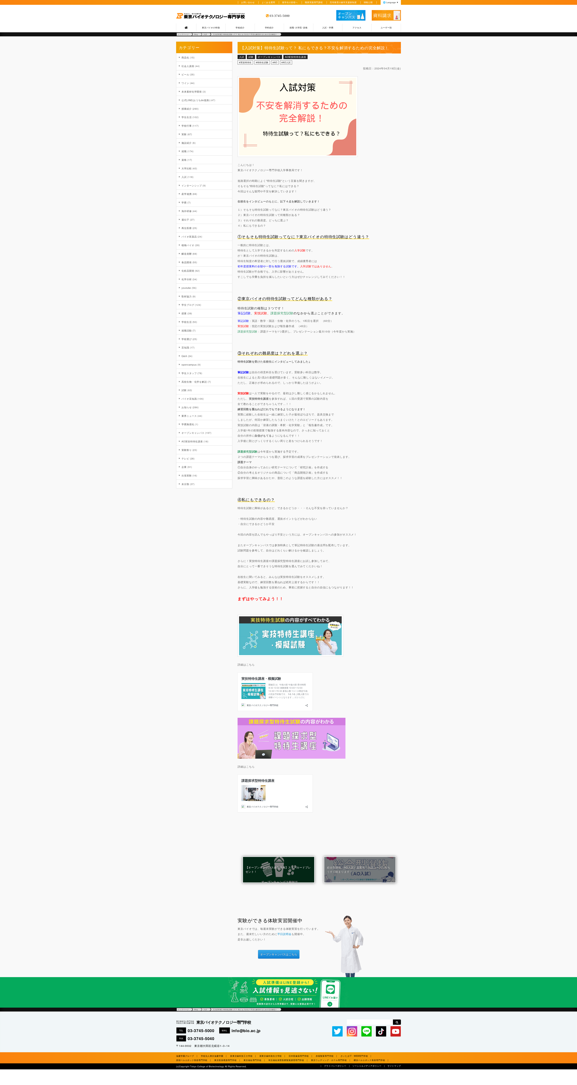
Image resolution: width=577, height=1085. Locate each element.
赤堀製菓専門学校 (325, 1055)
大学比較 (187, 168)
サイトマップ (394, 1065)
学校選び (187, 339)
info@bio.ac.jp (246, 1030)
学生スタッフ (189, 373)
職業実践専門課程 (314, 2)
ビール (185, 74)
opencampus (189, 364)
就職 (184, 151)
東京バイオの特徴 (211, 27)
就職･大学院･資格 (299, 27)
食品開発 (187, 262)
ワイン (185, 83)
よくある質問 (268, 2)
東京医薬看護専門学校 (225, 1060)
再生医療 (187, 228)
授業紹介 (187, 108)
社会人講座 (188, 66)
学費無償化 (188, 424)
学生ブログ (188, 304)
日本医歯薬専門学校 (299, 1055)
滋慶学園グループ (185, 1055)
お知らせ (187, 407)
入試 (184, 177)
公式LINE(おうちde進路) (196, 100)
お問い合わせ (248, 2)
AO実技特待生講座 (192, 441)
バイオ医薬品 (189, 236)
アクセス (357, 27)
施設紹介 (187, 142)
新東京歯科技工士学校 (241, 1055)
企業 (184, 466)
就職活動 (187, 330)
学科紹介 (269, 27)
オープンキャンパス (193, 432)
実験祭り (187, 450)
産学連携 (187, 193)
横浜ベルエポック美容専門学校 (369, 1060)
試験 (184, 390)
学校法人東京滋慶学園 (212, 1055)
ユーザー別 (386, 27)
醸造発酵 (187, 253)
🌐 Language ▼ (390, 2)
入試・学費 (327, 27)
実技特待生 (246, 62)
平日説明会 (284, 934)
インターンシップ (192, 185)
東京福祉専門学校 (252, 1060)
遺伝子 (185, 219)
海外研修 (187, 211)
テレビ (185, 458)
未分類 (185, 484)
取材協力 (187, 296)
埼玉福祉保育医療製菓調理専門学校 (286, 1060)
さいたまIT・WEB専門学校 (354, 1055)
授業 (184, 313)
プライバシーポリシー (335, 1065)
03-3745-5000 (280, 16)
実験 (184, 134)
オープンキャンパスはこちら (278, 954)
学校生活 (187, 322)
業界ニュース (189, 415)
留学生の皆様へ (290, 2)
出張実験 (187, 475)
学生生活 (187, 117)
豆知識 (185, 347)
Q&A (184, 356)
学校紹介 (240, 27)
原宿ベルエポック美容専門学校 (191, 1060)
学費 (184, 202)
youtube (186, 287)
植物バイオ (188, 245)
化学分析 (187, 279)
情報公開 (368, 2)
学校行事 (187, 125)
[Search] (397, 1022)
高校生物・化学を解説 (194, 381)
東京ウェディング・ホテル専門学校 (329, 1060)
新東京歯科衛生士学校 (270, 1055)
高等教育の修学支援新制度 (343, 2)
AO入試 (287, 62)
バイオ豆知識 (189, 398)
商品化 (185, 57)
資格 (184, 159)
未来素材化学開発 (192, 91)
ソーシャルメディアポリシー (366, 1065)
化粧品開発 (188, 270)
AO (275, 62)
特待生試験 (262, 62)
